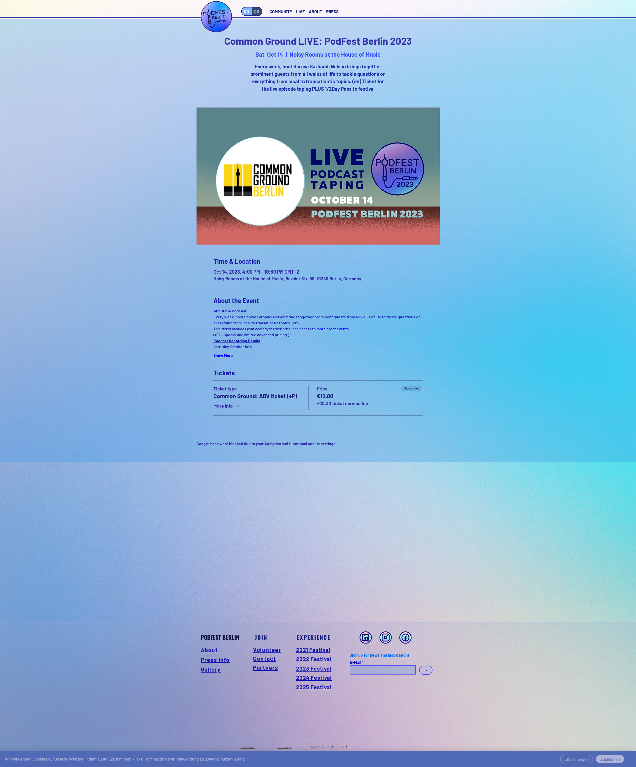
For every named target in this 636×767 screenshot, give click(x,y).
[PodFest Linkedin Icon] (365, 637)
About (209, 649)
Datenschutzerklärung (225, 759)
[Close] (630, 759)
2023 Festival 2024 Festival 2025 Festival (314, 677)
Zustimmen (610, 759)
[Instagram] (385, 637)
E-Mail (355, 662)
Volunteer (267, 649)
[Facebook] (405, 637)
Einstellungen (576, 759)
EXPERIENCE (313, 637)
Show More (223, 355)
